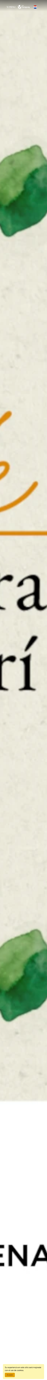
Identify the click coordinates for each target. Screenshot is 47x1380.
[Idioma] (36, 7)
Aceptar (10, 1375)
